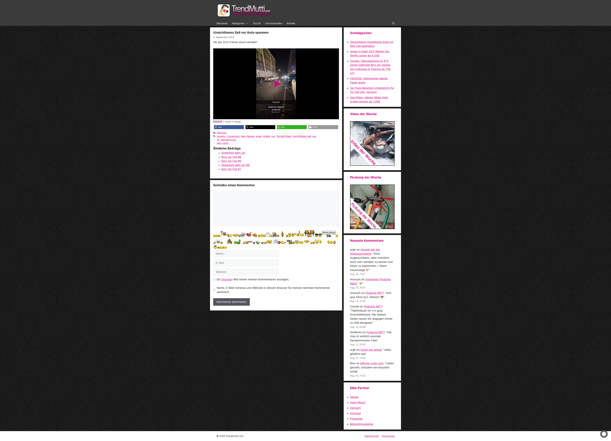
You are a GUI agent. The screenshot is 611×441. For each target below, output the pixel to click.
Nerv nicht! (222, 143)
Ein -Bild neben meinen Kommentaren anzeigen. (253, 279)
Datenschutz (372, 435)
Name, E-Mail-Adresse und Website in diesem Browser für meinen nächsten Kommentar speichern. (273, 290)
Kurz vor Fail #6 (231, 161)
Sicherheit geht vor (233, 152)
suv (273, 136)
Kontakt (291, 23)
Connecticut (233, 136)
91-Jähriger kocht (226, 139)
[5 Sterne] (223, 121)
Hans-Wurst (357, 402)
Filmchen (221, 132)
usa (314, 136)
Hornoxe (355, 413)
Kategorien (238, 23)
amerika (221, 136)
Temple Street (283, 136)
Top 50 (257, 23)
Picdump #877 (374, 293)
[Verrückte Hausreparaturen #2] (372, 228)
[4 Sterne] (221, 121)
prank (259, 136)
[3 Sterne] (219, 121)
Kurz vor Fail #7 (231, 169)
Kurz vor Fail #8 (231, 157)
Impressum (388, 435)
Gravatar (226, 279)
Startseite (222, 23)
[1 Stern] (214, 121)
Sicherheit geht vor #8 (235, 165)
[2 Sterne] (216, 121)
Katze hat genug (371, 349)
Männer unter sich (371, 363)
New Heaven (247, 136)
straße (266, 136)
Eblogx (354, 397)
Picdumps (356, 418)
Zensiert (355, 407)
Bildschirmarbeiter (361, 424)
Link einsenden (273, 23)
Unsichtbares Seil (301, 136)
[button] (393, 23)
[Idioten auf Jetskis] (372, 164)
